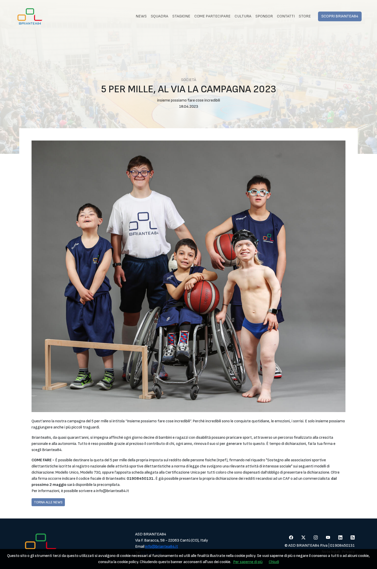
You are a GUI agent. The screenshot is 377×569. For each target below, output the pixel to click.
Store (305, 16)
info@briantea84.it (161, 546)
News (141, 16)
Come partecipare (212, 16)
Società (188, 79)
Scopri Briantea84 (339, 16)
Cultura (243, 16)
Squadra (159, 16)
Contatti (286, 16)
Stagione (181, 16)
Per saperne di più (248, 562)
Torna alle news (48, 502)
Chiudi (274, 562)
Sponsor (264, 16)
